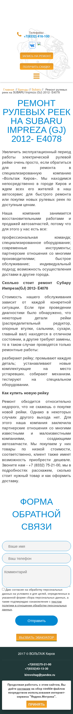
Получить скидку (36, 67)
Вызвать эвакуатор (36, 637)
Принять (36, 704)
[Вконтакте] (32, 45)
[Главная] (36, 16)
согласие (23, 688)
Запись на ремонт (36, 56)
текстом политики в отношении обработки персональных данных (34, 605)
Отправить (37, 620)
